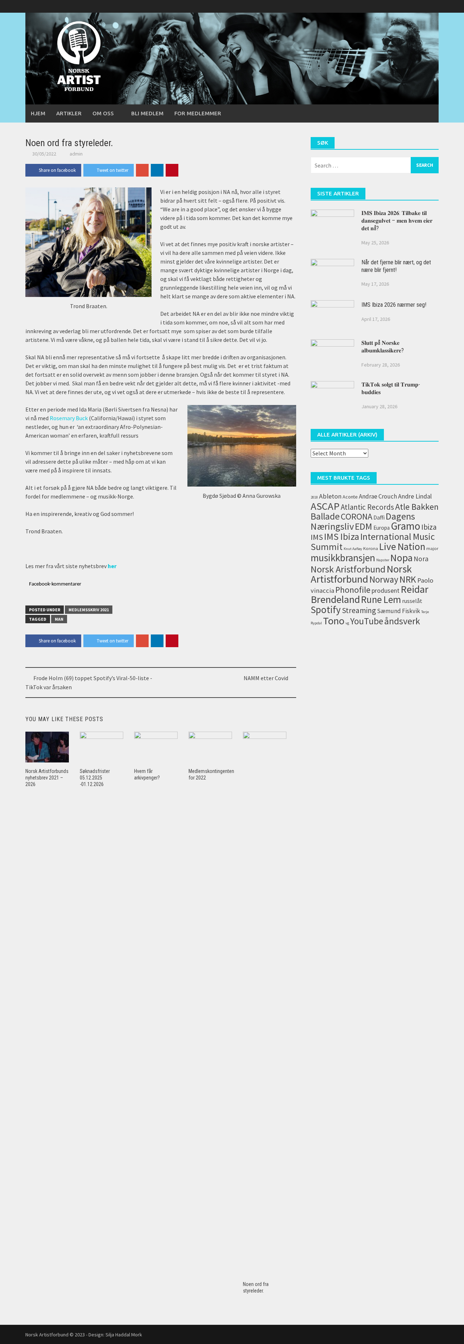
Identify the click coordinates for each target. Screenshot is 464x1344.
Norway (383, 579)
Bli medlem (147, 113)
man (59, 619)
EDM (363, 526)
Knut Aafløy (353, 548)
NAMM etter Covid (266, 678)
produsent (385, 591)
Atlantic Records (367, 507)
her (112, 566)
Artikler (69, 113)
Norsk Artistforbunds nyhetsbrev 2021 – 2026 (47, 777)
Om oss (103, 113)
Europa (381, 527)
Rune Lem (381, 599)
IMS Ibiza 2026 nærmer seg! (393, 304)
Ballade (325, 516)
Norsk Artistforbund (361, 574)
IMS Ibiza (341, 536)
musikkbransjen (343, 557)
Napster (382, 560)
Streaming (359, 610)
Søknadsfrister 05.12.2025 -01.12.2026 (95, 777)
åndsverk (402, 621)
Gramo (405, 526)
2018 (314, 497)
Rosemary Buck (69, 418)
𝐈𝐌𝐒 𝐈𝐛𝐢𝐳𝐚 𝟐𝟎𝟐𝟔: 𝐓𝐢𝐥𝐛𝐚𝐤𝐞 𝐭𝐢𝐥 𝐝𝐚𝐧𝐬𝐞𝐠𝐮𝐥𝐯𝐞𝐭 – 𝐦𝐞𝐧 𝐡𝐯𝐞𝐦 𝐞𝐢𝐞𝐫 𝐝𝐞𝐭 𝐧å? (396, 221)
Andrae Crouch (378, 496)
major (432, 548)
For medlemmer (197, 113)
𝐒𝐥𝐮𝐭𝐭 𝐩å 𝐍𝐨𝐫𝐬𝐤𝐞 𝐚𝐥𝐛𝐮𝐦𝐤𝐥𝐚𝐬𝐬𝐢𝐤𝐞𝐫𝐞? (382, 346)
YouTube (366, 621)
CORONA (356, 516)
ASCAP (325, 506)
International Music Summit (373, 542)
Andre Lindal (415, 496)
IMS (317, 537)
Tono (333, 620)
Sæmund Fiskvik (398, 611)
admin (76, 153)
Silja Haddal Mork (123, 1334)
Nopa (401, 557)
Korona (370, 548)
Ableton (330, 496)
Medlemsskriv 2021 (89, 609)
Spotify (326, 609)
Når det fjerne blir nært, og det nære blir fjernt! (396, 266)
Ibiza (429, 527)
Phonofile (352, 589)
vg (347, 623)
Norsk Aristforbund (348, 569)
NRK (407, 579)
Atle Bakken (417, 506)
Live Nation (402, 546)
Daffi (379, 517)
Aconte (350, 496)
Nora (421, 558)
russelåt (412, 600)
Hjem (38, 113)
